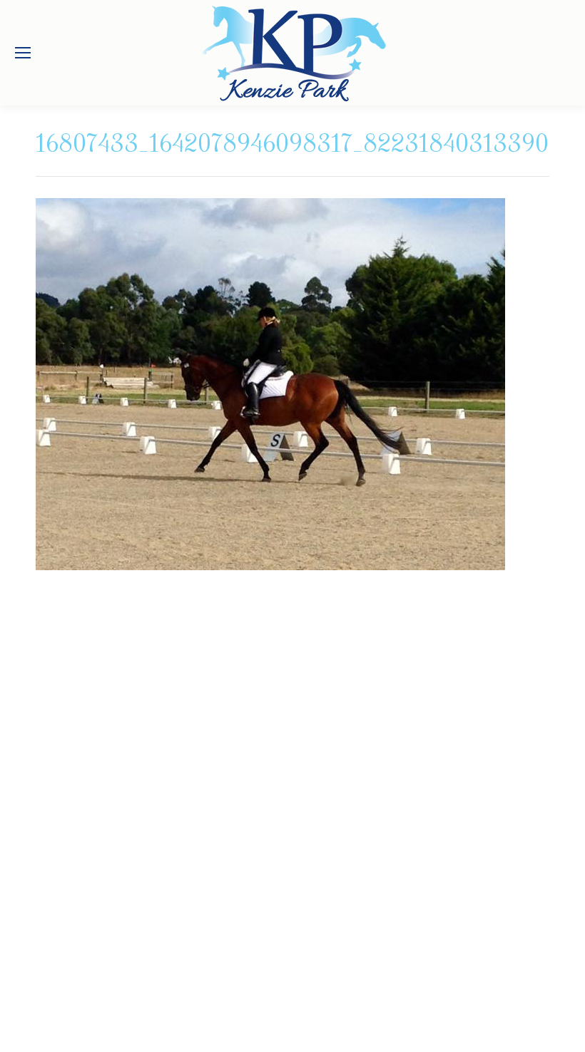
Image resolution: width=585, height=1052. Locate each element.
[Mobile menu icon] (22, 52)
